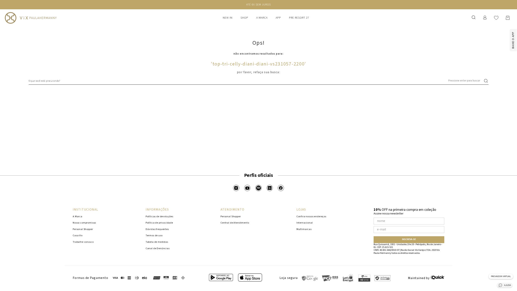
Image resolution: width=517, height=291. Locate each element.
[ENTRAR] (485, 18)
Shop (244, 18)
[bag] (508, 18)
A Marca (262, 18)
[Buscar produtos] (486, 81)
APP (278, 18)
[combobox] (259, 81)
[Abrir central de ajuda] (504, 286)
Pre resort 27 (299, 18)
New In (227, 18)
